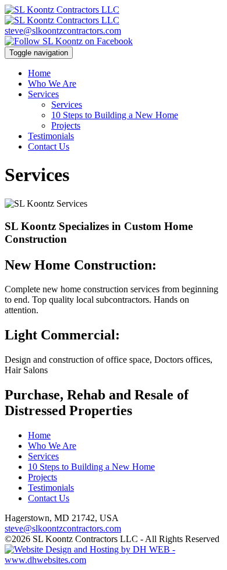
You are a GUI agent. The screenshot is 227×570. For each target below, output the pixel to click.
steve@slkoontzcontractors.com (63, 31)
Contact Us (48, 146)
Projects (65, 125)
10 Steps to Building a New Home (114, 115)
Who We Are (52, 83)
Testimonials (51, 136)
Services (43, 94)
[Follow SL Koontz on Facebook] (69, 41)
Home (39, 73)
